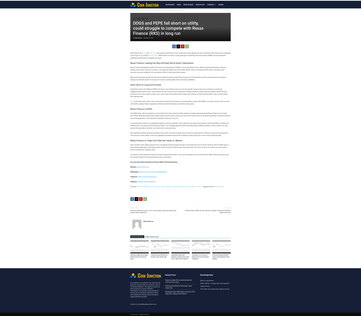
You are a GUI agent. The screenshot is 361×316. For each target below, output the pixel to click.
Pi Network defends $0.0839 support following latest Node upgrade (220, 256)
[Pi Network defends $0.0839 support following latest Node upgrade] (221, 247)
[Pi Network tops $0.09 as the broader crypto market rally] (160, 247)
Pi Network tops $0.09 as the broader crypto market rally (178, 287)
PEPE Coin (152, 53)
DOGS (144, 53)
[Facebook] (174, 46)
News (179, 4)
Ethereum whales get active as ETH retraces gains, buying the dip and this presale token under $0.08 (153, 211)
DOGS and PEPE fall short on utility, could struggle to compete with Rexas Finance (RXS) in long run (170, 186)
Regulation (200, 4)
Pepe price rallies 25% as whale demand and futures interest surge (139, 256)
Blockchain (170, 4)
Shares (220, 4)
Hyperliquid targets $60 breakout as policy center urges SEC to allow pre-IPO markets (180, 256)
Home (131, 10)
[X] (178, 46)
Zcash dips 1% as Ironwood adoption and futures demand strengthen (200, 256)
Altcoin (143, 10)
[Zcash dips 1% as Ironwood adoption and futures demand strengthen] (201, 247)
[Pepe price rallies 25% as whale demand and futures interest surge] (139, 247)
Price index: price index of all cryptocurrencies (214, 289)
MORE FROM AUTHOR (152, 237)
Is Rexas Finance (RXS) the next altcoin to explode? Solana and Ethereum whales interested (208, 211)
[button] (228, 5)
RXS (131, 101)
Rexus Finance (153, 55)
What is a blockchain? (207, 280)
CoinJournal (219, 186)
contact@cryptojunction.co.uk (147, 304)
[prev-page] (131, 262)
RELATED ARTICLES (137, 237)
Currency (210, 4)
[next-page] (134, 262)
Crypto (145, 19)
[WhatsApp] (187, 46)
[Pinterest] (183, 46)
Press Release (188, 4)
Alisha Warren (138, 38)
